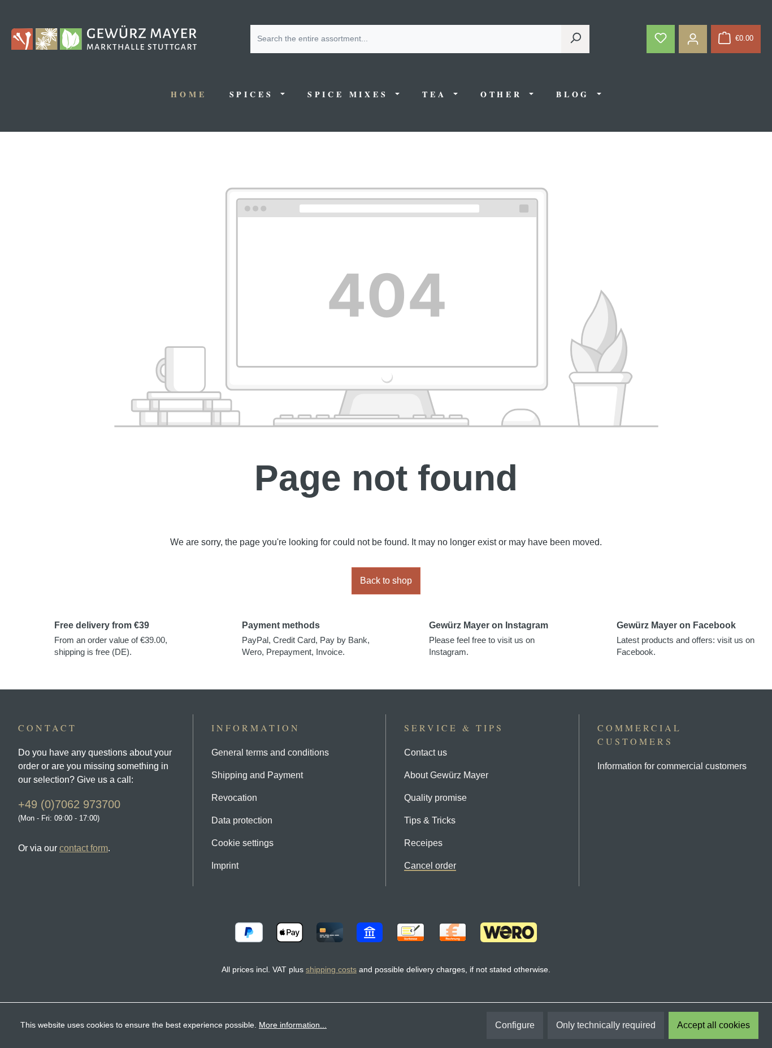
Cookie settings (242, 843)
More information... (293, 1024)
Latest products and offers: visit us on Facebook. (685, 638)
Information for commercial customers (672, 766)
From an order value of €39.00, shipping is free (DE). (110, 638)
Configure (515, 1025)
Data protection (241, 820)
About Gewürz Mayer (446, 775)
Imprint (224, 865)
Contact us (425, 752)
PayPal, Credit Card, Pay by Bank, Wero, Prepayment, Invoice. (306, 638)
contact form (83, 848)
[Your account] (693, 39)
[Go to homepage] (104, 37)
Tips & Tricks (430, 820)
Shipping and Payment (257, 775)
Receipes (423, 843)
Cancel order (430, 865)
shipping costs (331, 969)
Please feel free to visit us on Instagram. (488, 638)
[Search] (575, 39)
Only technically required (606, 1025)
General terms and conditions (270, 752)
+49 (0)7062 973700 (69, 804)
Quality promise (435, 798)
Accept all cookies (713, 1025)
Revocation (234, 798)
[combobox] (406, 39)
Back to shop (386, 580)
